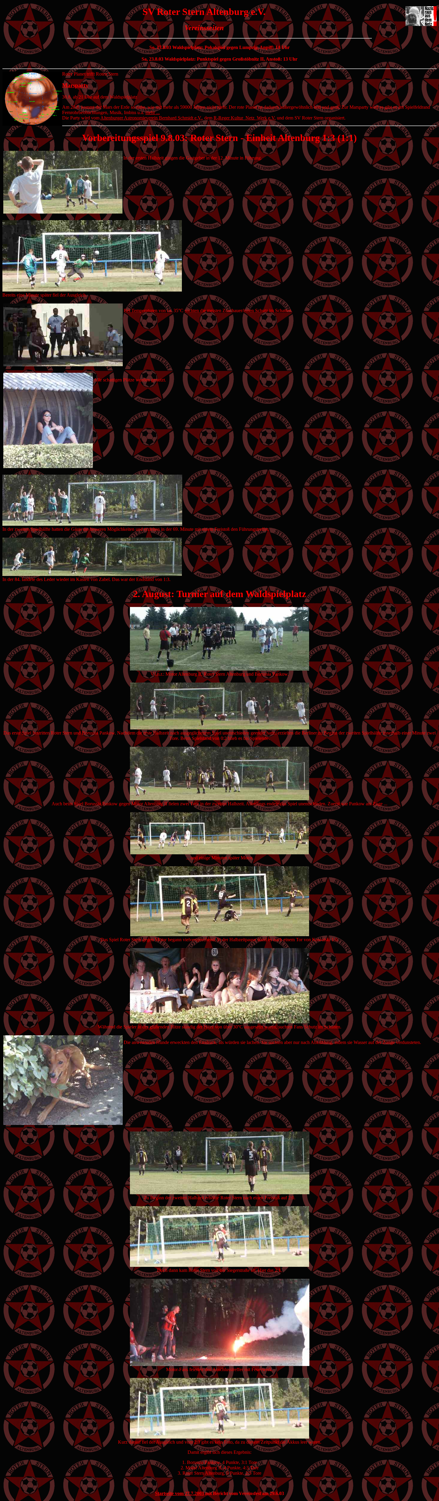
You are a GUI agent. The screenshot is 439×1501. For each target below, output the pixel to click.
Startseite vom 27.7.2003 (179, 1493)
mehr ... (152, 112)
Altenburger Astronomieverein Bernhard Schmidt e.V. (151, 117)
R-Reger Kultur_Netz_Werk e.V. (245, 117)
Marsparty (75, 85)
